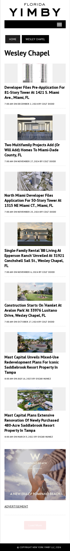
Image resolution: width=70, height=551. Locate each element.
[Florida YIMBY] (35, 10)
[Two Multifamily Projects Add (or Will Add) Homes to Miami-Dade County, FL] (35, 138)
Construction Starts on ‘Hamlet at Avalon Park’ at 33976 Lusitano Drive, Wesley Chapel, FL (33, 310)
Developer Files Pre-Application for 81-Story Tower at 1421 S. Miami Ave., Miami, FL (34, 92)
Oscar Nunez (43, 378)
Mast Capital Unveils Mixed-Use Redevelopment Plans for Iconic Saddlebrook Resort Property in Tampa (31, 365)
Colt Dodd (48, 103)
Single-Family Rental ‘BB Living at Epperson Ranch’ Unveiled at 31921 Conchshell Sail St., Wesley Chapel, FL (34, 258)
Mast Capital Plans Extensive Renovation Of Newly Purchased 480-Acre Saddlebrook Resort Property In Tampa (31, 423)
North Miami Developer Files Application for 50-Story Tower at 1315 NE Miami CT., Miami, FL (32, 200)
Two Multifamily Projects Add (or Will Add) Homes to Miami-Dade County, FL (32, 149)
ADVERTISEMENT (16, 506)
